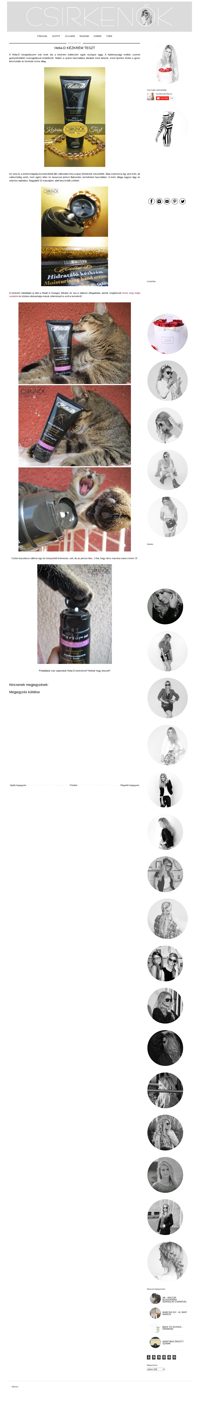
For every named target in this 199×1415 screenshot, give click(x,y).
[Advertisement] (74, 772)
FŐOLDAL (42, 36)
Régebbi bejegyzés (129, 785)
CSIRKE (98, 36)
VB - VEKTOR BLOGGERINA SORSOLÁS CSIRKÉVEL (174, 1299)
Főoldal (73, 785)
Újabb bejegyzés (18, 785)
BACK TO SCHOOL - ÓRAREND (172, 1328)
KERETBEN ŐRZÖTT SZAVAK (173, 1342)
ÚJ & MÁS (70, 36)
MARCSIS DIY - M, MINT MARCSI (174, 1313)
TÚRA (109, 36)
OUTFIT (56, 36)
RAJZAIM (84, 36)
